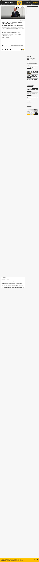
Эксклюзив (29, 68)
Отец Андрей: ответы (29, 6)
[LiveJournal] (21, 7)
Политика (3, 6)
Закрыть (35, 559)
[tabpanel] (32, 112)
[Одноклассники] (5, 49)
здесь (22, 560)
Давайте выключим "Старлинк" (5, 279)
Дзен (4, 45)
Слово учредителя (29, 56)
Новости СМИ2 (3, 288)
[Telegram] (24, 7)
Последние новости (29, 65)
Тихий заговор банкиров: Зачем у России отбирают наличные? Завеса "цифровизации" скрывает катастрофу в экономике (13, 287)
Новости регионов (29, 88)
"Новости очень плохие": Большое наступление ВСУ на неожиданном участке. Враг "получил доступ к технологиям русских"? (13, 285)
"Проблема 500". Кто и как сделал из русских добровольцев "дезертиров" (11, 281)
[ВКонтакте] (3, 49)
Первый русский (8, 2)
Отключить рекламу (35, 2)
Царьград (28, 2)
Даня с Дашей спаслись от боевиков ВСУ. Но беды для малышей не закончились (12, 283)
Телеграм (9, 45)
